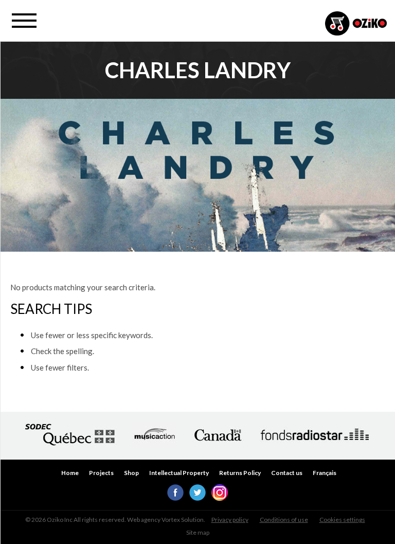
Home (70, 473)
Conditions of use (284, 519)
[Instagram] (219, 497)
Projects (101, 473)
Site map (197, 532)
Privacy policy (229, 519)
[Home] (356, 24)
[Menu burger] (24, 20)
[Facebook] (175, 497)
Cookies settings (342, 519)
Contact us (286, 473)
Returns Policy (240, 473)
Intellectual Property (179, 473)
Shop (131, 473)
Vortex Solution (182, 519)
